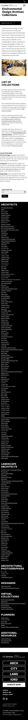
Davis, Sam (3, 266)
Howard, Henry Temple (6, 325)
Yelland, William (4, 458)
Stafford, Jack (4, 543)
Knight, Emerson (5, 518)
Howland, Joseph (5, 507)
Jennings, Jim (4, 331)
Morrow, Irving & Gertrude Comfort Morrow (11, 371)
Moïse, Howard (4, 368)
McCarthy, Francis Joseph (7, 357)
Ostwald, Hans (4, 384)
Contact (5, 690)
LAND (14, 674)
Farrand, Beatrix (5, 492)
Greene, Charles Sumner (6, 301)
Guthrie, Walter (4, 499)
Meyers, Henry (4, 364)
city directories (18, 138)
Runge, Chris (4, 403)
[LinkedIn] (7, 699)
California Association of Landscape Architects (12, 481)
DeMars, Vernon (5, 270)
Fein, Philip (3, 575)
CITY (14, 668)
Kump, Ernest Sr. (5, 342)
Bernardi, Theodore (6, 224)
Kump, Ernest (4, 340)
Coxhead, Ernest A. (5, 257)
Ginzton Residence (5, 296)
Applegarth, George (5, 215)
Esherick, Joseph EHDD (6, 281)
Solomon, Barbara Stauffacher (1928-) (10, 588)
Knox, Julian (3, 338)
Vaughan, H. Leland (5, 554)
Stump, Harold (4, 425)
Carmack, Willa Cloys (6, 483)
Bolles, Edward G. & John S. (7, 226)
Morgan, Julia (4, 370)
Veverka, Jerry (4, 443)
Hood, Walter (4, 505)
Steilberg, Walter (5, 419)
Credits (13, 712)
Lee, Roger (3, 346)
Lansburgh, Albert (5, 344)
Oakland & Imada (5, 379)
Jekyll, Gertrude (4, 510)
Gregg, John (4, 497)
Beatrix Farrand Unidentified (7, 600)
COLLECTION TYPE (7, 189)
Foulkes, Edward (5, 287)
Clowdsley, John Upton (6, 250)
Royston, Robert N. (5, 534)
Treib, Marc (3, 434)
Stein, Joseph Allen (5, 421)
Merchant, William (5, 359)
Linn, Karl (3, 519)
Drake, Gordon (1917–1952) (7, 274)
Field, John (3, 285)
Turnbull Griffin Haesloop (7, 436)
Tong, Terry (4, 432)
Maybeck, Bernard (5, 355)
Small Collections (5, 414)
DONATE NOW (14, 684)
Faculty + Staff (8, 694)
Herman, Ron (4, 501)
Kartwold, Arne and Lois (6, 336)
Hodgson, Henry (5, 322)
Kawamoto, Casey (5, 514)
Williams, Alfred (4, 451)
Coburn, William (4, 252)
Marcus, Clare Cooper (6, 623)
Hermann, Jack (4, 313)
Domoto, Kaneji (4, 272)
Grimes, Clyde (4, 303)
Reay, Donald (4, 395)
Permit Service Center (17, 146)
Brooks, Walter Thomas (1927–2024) (10, 230)
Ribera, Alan (4, 532)
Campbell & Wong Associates (8, 239)
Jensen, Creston (5, 333)
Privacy (22, 710)
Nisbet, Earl (3, 377)
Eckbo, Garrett (4, 490)
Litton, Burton (4, 521)
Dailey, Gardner (4, 261)
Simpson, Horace (5, 412)
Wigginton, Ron (4, 560)
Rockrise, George (5, 399)
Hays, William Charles (6, 311)
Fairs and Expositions (6, 283)
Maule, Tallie (4, 353)
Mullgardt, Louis (4, 373)
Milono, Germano (5, 366)
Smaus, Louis (4, 542)
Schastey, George (5, 408)
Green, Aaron (4, 300)
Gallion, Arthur (4, 294)
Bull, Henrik (3, 231)
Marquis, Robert (5, 351)
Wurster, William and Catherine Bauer (10, 456)
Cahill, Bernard (4, 233)
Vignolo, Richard (5, 556)
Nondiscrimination (7, 712)
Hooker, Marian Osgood (7, 577)
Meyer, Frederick (5, 362)
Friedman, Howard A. (6, 290)
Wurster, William (5, 454)
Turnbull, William (5, 438)
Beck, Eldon (4, 475)
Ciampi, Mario (4, 246)
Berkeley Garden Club (6, 477)
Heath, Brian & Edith (6, 586)
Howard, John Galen (6, 327)
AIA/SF (2, 209)
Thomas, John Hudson (6, 429)
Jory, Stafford (4, 335)
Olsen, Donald (4, 381)
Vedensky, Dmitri (5, 441)
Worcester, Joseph (5, 452)
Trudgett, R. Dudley (5, 551)
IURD (14, 679)
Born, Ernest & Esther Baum (7, 228)
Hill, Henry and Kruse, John (7, 314)
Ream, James (4, 394)
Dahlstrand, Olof (5, 259)
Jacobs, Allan (4, 621)
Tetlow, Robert (4, 547)
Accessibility (5, 710)
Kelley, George (4, 516)
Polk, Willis (3, 390)
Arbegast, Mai (4, 472)
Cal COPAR (3, 235)
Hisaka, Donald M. (5, 318)
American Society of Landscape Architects (11, 470)
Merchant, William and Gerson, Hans (9, 360)
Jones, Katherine (5, 512)
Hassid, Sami (4, 309)
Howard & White (5, 324)
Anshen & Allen (4, 213)
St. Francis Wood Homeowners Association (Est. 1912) (14, 417)
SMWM (3, 416)
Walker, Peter (4, 558)
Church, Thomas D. (5, 486)
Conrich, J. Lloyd (5, 255)
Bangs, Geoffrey (5, 217)
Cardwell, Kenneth (5, 243)
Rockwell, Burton (5, 401)
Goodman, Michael (5, 298)
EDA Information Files (6, 640)
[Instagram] (4, 699)
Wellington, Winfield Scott (7, 447)
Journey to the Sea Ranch (7, 609)
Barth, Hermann (5, 219)
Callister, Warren (5, 237)
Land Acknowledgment (14, 710)
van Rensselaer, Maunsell (7, 553)
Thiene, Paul (4, 549)
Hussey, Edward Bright (6, 329)
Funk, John (3, 292)
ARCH (14, 663)
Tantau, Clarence (5, 427)
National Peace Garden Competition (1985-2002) (12, 523)
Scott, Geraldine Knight (6, 536)
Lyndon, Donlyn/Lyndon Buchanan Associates (11, 349)
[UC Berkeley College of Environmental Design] (9, 5)
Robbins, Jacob (4, 397)
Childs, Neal (3, 484)
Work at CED (7, 692)
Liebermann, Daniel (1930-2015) (8, 348)
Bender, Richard (5, 618)
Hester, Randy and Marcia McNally (9, 503)
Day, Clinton (4, 268)
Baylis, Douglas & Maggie (7, 473)
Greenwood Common (6, 607)
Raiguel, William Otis (6, 392)
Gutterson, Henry (5, 305)
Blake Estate (4, 479)
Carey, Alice (4, 244)
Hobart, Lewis (4, 320)
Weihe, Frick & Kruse (6, 445)
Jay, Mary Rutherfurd (6, 508)
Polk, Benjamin (4, 388)
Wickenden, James (5, 449)
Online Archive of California (12, 169)
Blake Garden (4, 601)
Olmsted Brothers (5, 527)
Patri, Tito (3, 530)
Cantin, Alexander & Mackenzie (8, 241)
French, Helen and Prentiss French (9, 289)
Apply (4, 196)
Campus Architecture (6, 639)
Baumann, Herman (5, 220)
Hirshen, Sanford (5, 316)
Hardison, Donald (5, 307)
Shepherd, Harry (5, 538)
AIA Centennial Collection (7, 208)
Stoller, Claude (4, 423)
